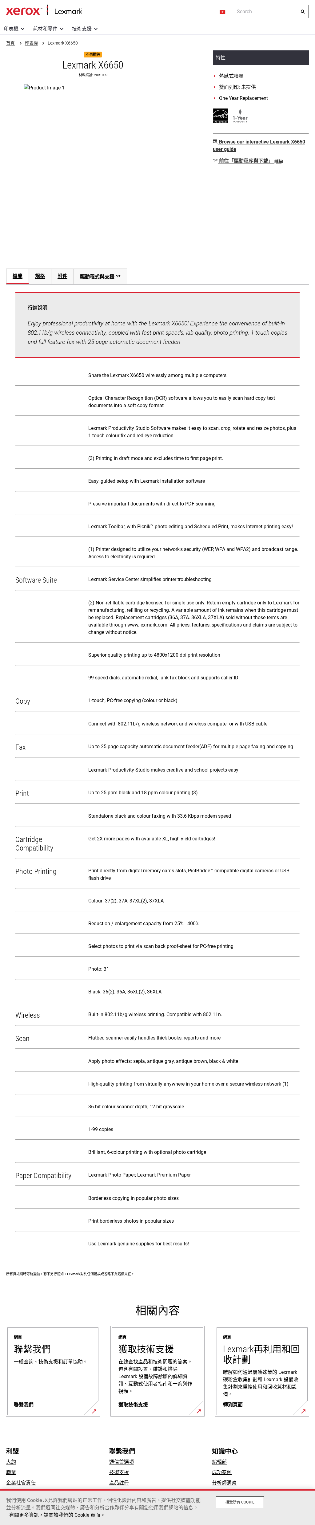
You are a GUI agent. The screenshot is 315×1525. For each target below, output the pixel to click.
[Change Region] (222, 12)
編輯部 (219, 1462)
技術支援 (82, 29)
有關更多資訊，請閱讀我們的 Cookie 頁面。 (57, 1515)
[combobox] (270, 11)
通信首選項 (121, 1462)
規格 (40, 276)
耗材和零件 (45, 29)
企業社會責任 (21, 1483)
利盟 (12, 1451)
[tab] (17, 276)
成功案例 (222, 1472)
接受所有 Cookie (239, 1502)
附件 (62, 276)
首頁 (44, 10)
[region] (157, 1507)
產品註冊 (119, 1483)
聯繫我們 (122, 1451)
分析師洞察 (224, 1483)
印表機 (11, 29)
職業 (11, 1472)
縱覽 (17, 276)
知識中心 (225, 1451)
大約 (11, 1462)
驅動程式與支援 (97, 277)
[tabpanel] (157, 774)
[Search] (303, 11)
